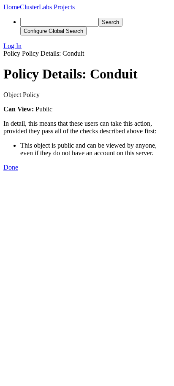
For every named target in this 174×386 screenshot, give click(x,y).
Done (10, 167)
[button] (87, 46)
